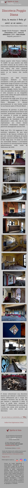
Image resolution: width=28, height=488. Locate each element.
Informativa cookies (18, 454)
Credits (18, 448)
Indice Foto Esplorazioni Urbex (14, 422)
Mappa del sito (6, 456)
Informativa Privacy (7, 454)
